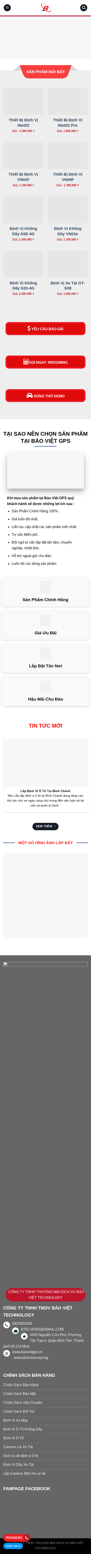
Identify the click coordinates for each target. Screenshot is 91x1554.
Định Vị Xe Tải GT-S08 (68, 285)
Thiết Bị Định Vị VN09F (67, 177)
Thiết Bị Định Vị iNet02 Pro (67, 122)
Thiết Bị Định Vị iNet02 (23, 122)
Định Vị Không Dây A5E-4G (23, 231)
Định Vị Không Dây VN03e (68, 231)
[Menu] (7, 8)
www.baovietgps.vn (27, 1352)
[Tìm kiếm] (83, 8)
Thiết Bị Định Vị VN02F (23, 177)
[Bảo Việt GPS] (45, 8)
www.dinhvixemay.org (31, 1358)
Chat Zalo (13, 1546)
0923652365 (14, 1537)
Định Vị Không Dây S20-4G (23, 285)
